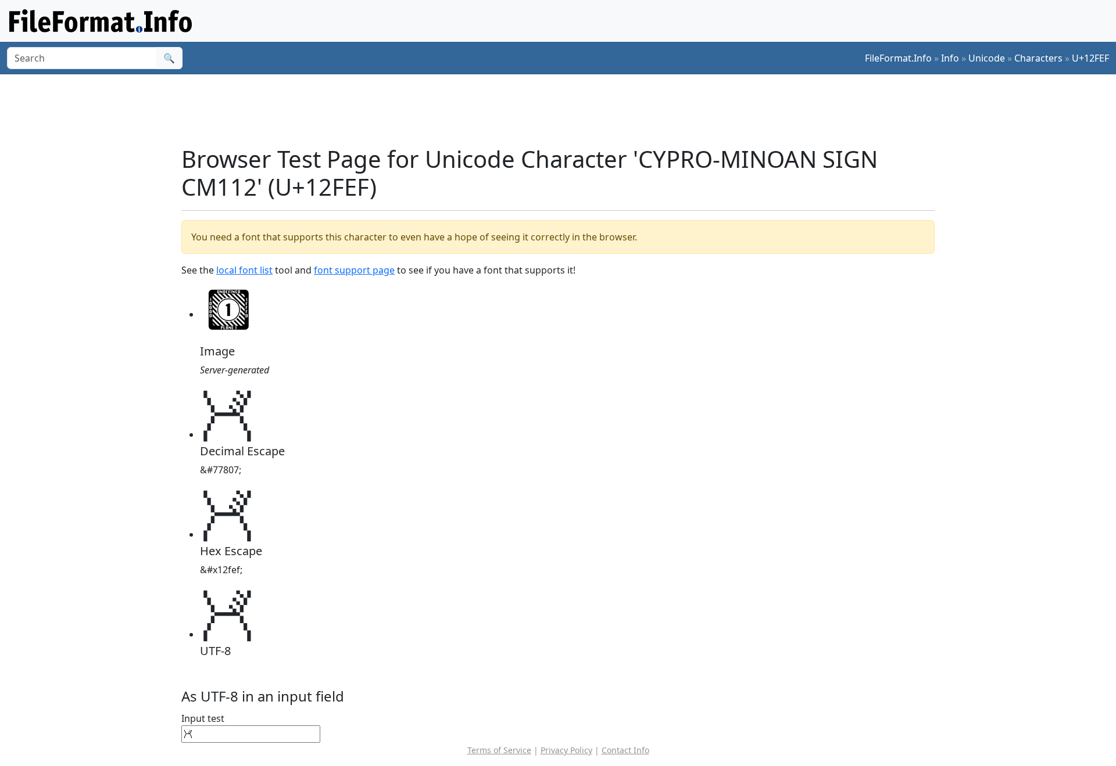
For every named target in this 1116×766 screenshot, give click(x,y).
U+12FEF (1090, 58)
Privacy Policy (566, 750)
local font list (244, 270)
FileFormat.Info (898, 58)
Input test (202, 718)
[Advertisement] (565, 110)
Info (950, 58)
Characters (1038, 58)
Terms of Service (499, 750)
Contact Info (625, 750)
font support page (354, 270)
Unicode (986, 58)
